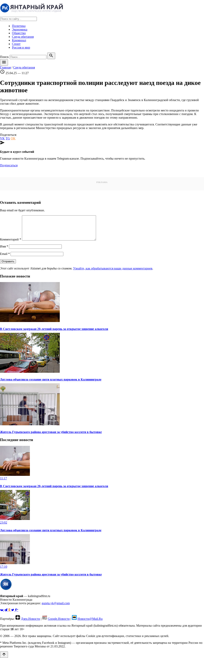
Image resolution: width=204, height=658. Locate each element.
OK (13, 138)
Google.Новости (59, 618)
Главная (5, 67)
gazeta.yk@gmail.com (56, 603)
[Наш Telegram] (6, 610)
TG (8, 138)
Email (5, 253)
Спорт (16, 44)
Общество (19, 33)
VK (2, 138)
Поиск (4, 57)
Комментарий (10, 239)
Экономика (19, 29)
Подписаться (9, 165)
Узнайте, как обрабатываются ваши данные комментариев (112, 268)
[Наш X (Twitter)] (13, 610)
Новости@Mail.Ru (90, 618)
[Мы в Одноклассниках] (9, 610)
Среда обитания (23, 36)
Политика (19, 26)
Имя (4, 246)
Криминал (19, 40)
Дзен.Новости (30, 618)
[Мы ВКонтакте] (2, 610)
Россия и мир (21, 47)
